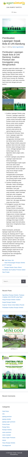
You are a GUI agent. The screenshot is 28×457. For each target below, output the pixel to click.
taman (4, 440)
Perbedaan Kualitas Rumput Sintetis (12, 307)
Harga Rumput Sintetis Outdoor (11, 299)
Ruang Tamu (6, 427)
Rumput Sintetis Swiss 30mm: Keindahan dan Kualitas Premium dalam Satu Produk (13, 270)
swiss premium (6, 432)
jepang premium (7, 416)
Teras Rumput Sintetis (8, 443)
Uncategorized (6, 445)
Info (13, 260)
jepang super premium (8, 422)
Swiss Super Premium (8, 437)
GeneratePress (14, 454)
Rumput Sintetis (7, 429)
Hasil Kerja (7, 260)
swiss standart (6, 435)
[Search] (23, 281)
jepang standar (6, 419)
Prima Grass (6, 424)
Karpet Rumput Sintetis (9, 302)
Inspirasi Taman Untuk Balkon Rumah (13, 305)
